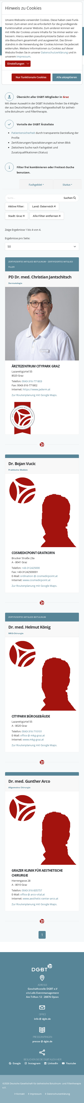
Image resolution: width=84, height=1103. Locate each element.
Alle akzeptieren (66, 77)
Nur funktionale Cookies (31, 77)
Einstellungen (15, 63)
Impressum (23, 56)
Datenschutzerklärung (54, 52)
